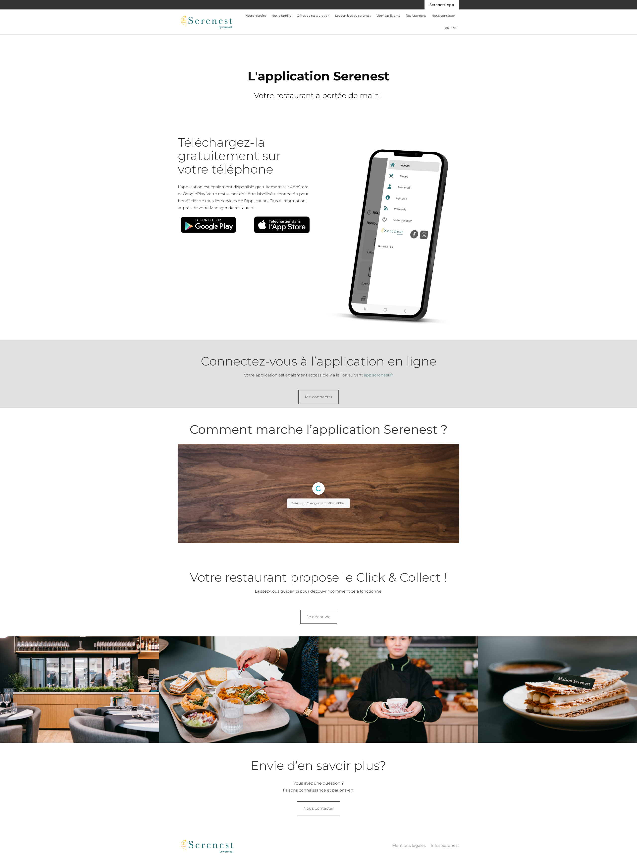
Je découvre (319, 729)
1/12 (288, 648)
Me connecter (318, 397)
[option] (79, 802)
